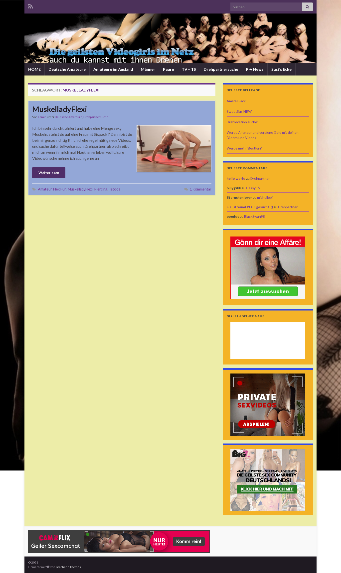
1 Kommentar (200, 189)
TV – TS (189, 69)
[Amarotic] (267, 267)
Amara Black (236, 101)
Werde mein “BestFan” (244, 148)
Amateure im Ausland (113, 69)
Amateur (45, 189)
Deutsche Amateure (67, 69)
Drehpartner (260, 178)
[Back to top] (330, 562)
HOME (34, 69)
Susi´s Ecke (281, 69)
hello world (236, 178)
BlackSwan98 (254, 216)
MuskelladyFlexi (59, 109)
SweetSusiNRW (239, 111)
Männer (148, 69)
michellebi (265, 197)
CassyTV (253, 188)
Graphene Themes (68, 567)
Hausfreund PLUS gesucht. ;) (250, 207)
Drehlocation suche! (242, 122)
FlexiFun (59, 189)
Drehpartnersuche (221, 69)
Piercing (100, 189)
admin (42, 117)
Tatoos (114, 189)
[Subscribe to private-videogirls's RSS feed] (30, 5)
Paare (168, 69)
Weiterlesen (48, 172)
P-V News (255, 69)
